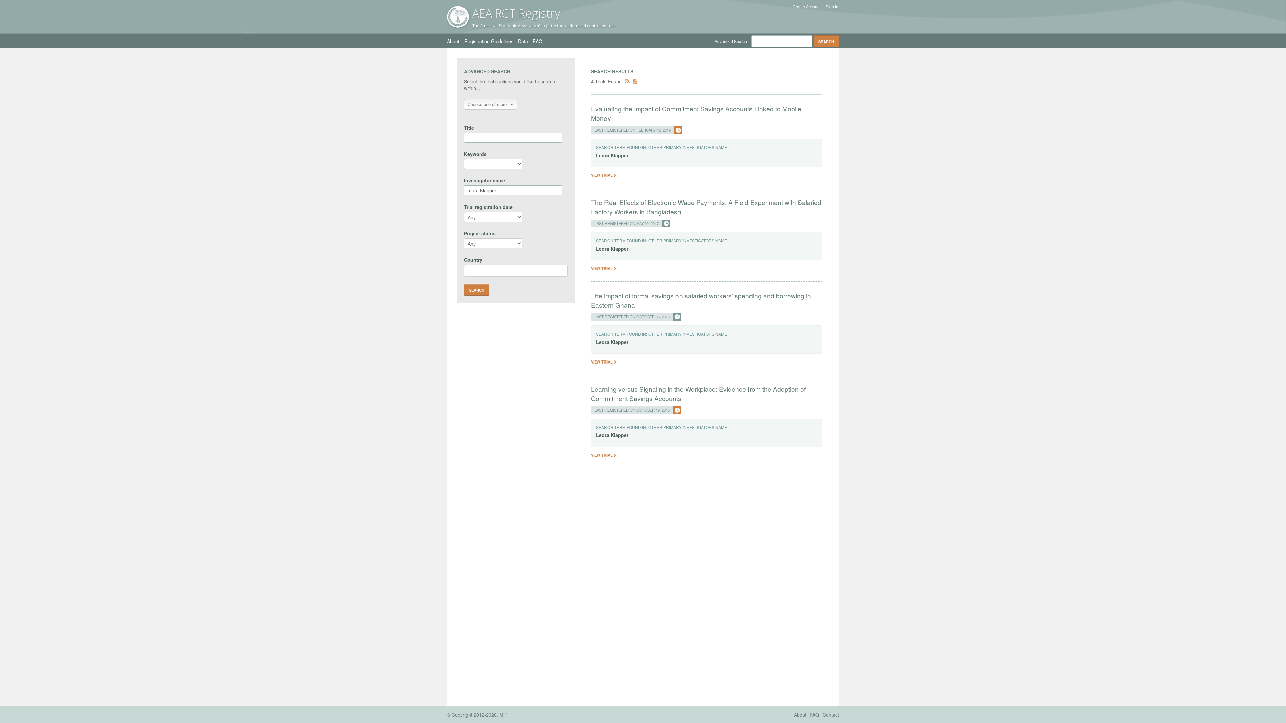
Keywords (475, 154)
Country (473, 259)
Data (523, 41)
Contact (831, 714)
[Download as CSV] (635, 81)
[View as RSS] (627, 81)
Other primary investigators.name (687, 147)
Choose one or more (487, 104)
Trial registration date (488, 207)
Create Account (807, 6)
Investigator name (484, 180)
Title (469, 127)
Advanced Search (731, 41)
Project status (480, 233)
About (453, 41)
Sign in (832, 6)
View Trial (602, 175)
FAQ (537, 41)
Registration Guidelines (488, 41)
